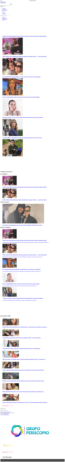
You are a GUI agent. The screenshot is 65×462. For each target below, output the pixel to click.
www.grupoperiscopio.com (4, 414)
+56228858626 (6, 413)
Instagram (4, 13)
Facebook (4, 12)
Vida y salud (4, 9)
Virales (3, 11)
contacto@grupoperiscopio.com (5, 411)
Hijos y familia (4, 10)
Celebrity (3, 8)
